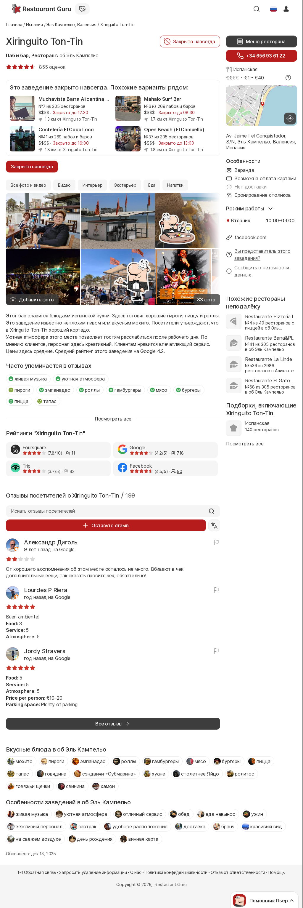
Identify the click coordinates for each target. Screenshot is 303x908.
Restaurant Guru (170, 884)
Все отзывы (109, 724)
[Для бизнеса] (82, 9)
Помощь (276, 872)
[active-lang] (273, 9)
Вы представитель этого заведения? (262, 254)
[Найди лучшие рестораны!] (41, 9)
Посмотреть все (245, 444)
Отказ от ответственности (238, 872)
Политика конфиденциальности (176, 872)
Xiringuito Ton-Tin (44, 41)
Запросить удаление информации (93, 872)
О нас (135, 872)
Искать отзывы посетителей (43, 511)
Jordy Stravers (44, 651)
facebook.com (250, 237)
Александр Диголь (51, 542)
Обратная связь (40, 872)
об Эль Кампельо (79, 55)
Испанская (245, 69)
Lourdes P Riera (45, 590)
